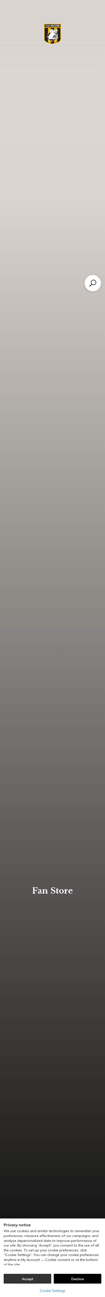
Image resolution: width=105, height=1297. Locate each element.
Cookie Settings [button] (52, 1290)
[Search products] (92, 283)
